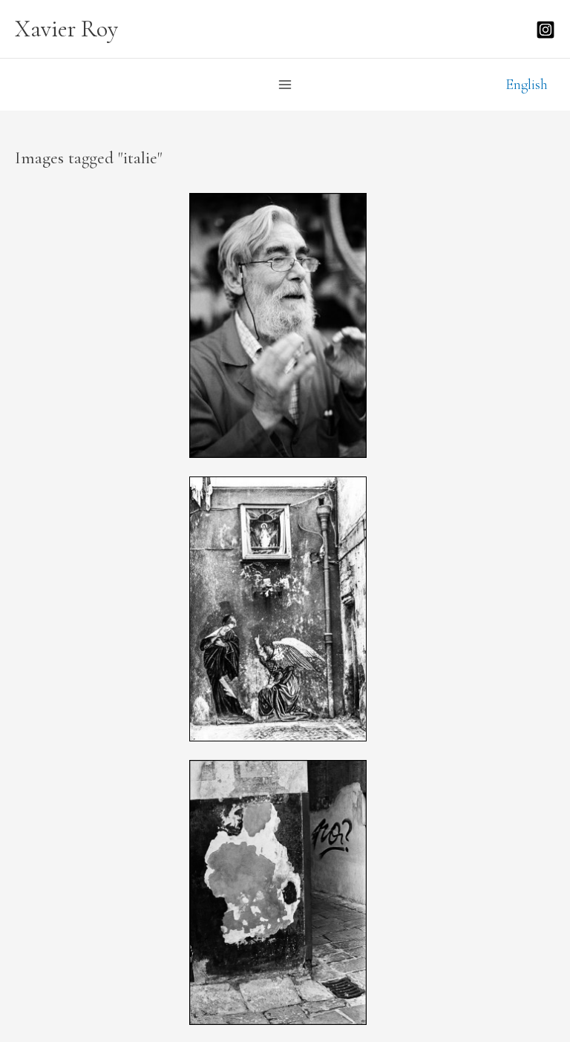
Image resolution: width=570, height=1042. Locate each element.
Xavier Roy (66, 29)
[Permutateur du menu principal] (285, 84)
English (526, 84)
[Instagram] (545, 29)
